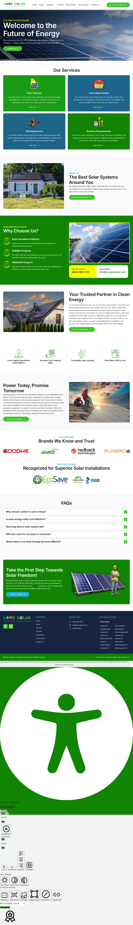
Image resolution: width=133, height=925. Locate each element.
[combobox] (64, 664)
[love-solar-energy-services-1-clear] (14, 3)
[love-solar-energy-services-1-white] (17, 617)
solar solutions (82, 318)
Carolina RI (103, 626)
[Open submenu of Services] (63, 628)
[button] (66, 512)
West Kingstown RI (121, 648)
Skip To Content (6, 903)
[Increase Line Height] (3, 839)
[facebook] (5, 626)
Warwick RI (118, 638)
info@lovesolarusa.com (112, 272)
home (35, 586)
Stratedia (19, 657)
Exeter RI (103, 642)
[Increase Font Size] (3, 813)
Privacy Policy (100, 657)
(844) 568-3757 (80, 272)
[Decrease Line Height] (3, 848)
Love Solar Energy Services (81, 305)
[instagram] (11, 626)
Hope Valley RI (105, 645)
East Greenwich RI (106, 638)
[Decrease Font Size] (3, 822)
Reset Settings (5, 907)
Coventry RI (104, 632)
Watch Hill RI (119, 642)
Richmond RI (119, 629)
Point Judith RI (120, 626)
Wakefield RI (119, 635)
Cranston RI (104, 635)
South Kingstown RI (121, 632)
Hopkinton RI (104, 648)
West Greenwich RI (121, 645)
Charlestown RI (105, 629)
